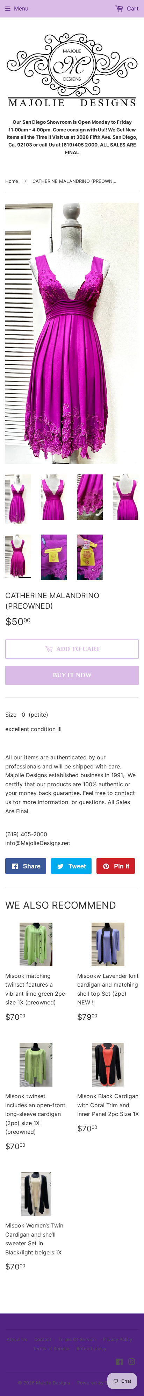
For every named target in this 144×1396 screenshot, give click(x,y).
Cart (132, 8)
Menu (21, 8)
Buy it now (72, 675)
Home (11, 181)
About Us (17, 1339)
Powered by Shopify (99, 1383)
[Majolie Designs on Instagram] (131, 1362)
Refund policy (91, 1348)
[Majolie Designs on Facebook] (119, 1362)
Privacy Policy (117, 1339)
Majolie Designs (53, 1383)
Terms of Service (51, 1348)
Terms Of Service (77, 1339)
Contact (42, 1339)
